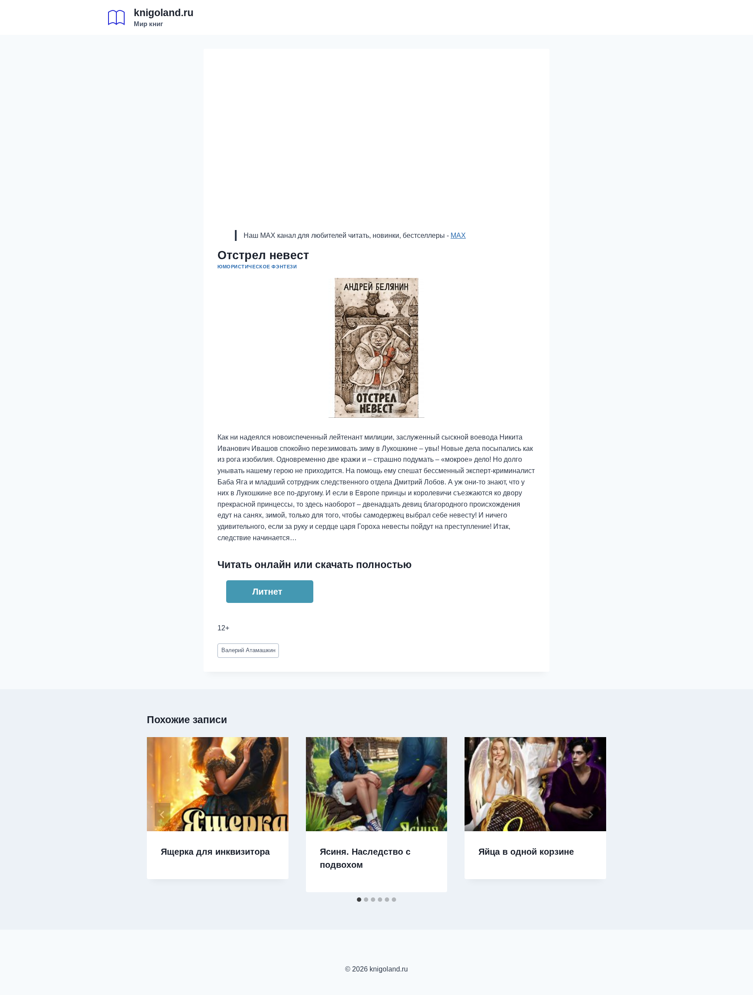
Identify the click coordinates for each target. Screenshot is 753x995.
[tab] (359, 899)
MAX (458, 235)
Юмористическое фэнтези (257, 266)
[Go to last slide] (162, 814)
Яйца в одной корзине (526, 851)
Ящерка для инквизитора (215, 851)
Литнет (267, 591)
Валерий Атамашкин (248, 650)
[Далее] (590, 814)
